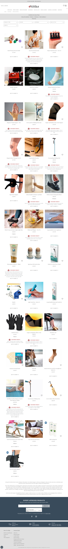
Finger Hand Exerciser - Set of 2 (54, 50)
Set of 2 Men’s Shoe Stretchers (53, 398)
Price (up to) (53, 22)
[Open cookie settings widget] (2, 547)
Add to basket (13, 56)
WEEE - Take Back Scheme (19, 545)
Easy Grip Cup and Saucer (34, 439)
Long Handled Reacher (34, 158)
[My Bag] (66, 5)
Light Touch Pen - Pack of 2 (34, 302)
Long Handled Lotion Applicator (54, 230)
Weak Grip (34, 18)
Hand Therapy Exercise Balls (14, 50)
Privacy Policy (16, 537)
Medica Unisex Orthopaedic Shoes (54, 194)
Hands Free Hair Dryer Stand (54, 264)
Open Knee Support (14, 194)
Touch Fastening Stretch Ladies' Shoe (15, 439)
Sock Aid (34, 368)
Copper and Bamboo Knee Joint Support (54, 122)
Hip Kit (13, 302)
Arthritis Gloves (14, 332)
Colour (21, 22)
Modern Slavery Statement (19, 543)
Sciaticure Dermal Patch (15, 368)
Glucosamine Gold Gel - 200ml (13, 264)
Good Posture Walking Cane (34, 398)
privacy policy (48, 513)
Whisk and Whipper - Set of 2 (34, 230)
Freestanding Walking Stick (54, 158)
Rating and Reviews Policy (19, 539)
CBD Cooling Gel (53, 439)
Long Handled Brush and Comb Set (54, 302)
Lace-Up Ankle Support (15, 469)
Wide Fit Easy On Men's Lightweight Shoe (14, 230)
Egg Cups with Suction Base (34, 264)
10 (54, 198)
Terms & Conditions (17, 542)
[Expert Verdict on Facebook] (32, 516)
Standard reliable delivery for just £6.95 (34, 1)
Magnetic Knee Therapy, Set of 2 (14, 158)
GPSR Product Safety (18, 540)
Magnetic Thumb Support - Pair (14, 122)
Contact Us (6, 534)
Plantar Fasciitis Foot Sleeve (54, 87)
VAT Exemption (7, 537)
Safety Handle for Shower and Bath (34, 194)
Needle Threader (14, 87)
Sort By (6, 25)
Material (37, 22)
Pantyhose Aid (53, 332)
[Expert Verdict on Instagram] (36, 516)
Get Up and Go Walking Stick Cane (34, 122)
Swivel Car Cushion (34, 87)
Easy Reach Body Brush (34, 50)
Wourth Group (16, 534)
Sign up (46, 505)
